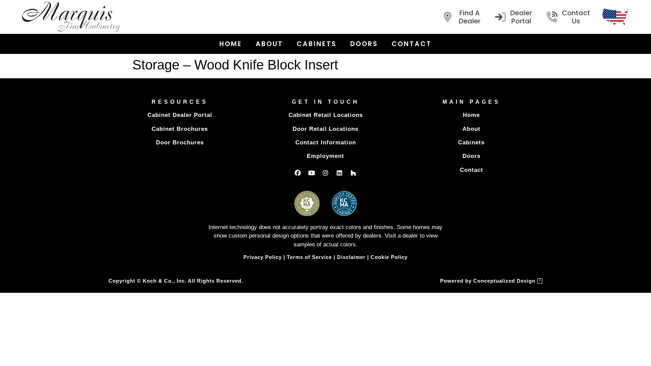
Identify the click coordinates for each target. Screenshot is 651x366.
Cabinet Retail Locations (326, 115)
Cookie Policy (389, 257)
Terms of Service (309, 257)
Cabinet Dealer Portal (179, 115)
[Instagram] (325, 173)
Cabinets (317, 43)
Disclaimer (351, 257)
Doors (364, 43)
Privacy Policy (262, 257)
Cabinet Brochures (180, 129)
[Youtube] (311, 173)
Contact (412, 43)
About (269, 43)
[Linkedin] (339, 173)
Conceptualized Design (505, 281)
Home (230, 43)
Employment (325, 156)
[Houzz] (353, 173)
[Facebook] (298, 173)
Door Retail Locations (325, 129)
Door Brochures (180, 142)
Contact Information (325, 142)
